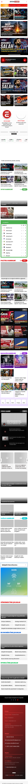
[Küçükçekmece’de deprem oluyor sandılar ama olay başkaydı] (20, 179)
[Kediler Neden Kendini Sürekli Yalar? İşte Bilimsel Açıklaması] (7, 523)
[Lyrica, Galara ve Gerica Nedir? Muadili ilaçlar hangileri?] (20, 523)
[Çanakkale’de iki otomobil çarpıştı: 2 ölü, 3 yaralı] (20, 167)
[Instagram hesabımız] (15, 700)
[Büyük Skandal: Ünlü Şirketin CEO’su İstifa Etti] (5, 440)
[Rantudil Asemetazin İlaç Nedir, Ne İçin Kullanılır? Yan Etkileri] (7, 537)
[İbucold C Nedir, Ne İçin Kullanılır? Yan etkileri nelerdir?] (7, 551)
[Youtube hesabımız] (17, 700)
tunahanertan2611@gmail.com (13, 740)
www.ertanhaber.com (11, 767)
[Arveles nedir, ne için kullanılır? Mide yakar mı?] (20, 537)
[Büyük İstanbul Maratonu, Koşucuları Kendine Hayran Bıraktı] (5, 434)
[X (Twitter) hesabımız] (13, 700)
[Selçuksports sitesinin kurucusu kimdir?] (7, 167)
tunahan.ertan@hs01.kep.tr (12, 743)
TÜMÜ (14, 133)
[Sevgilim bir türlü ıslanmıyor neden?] (20, 551)
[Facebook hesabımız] (11, 700)
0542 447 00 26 (10, 737)
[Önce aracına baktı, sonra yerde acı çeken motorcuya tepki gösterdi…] (7, 179)
